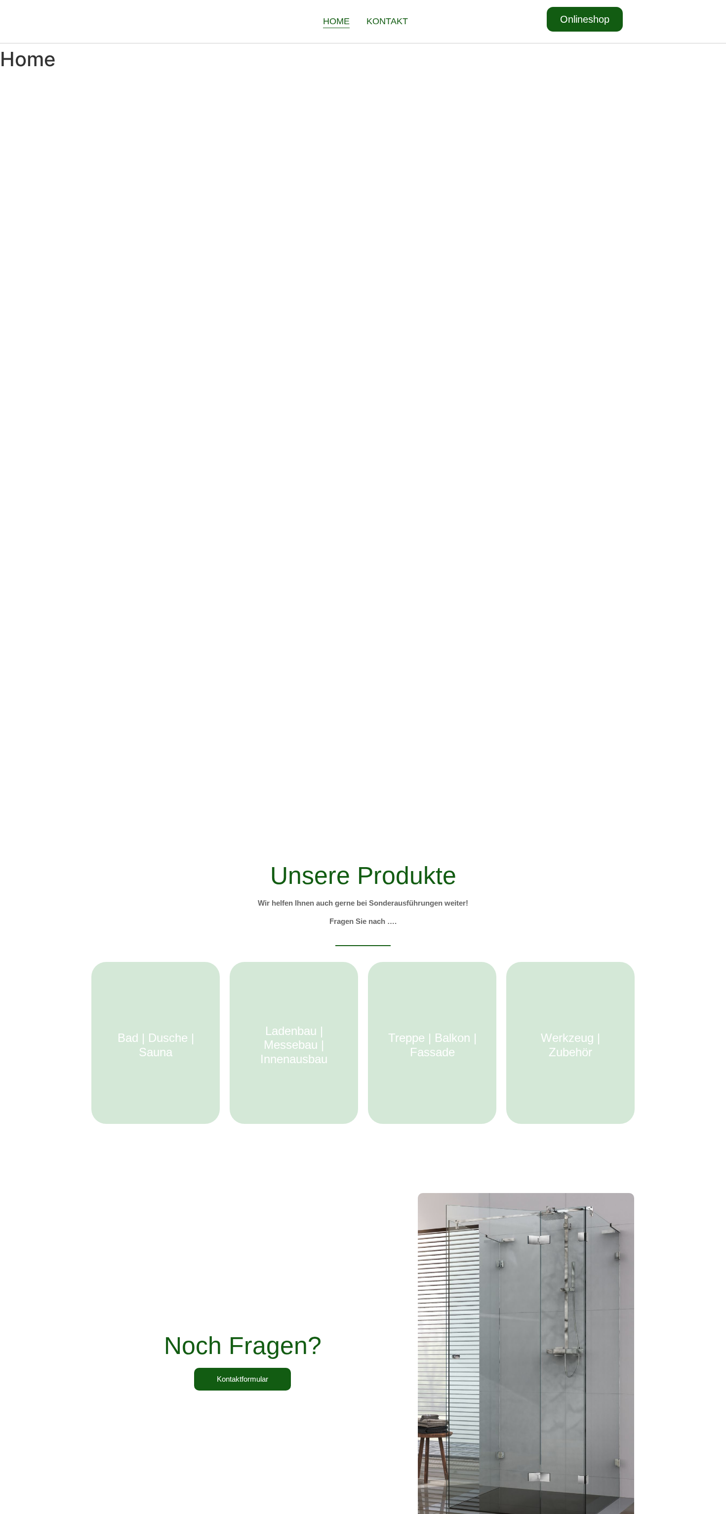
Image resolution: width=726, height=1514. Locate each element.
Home (336, 21)
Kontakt (387, 21)
